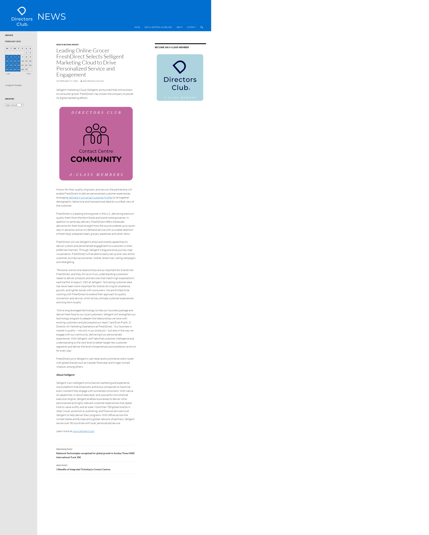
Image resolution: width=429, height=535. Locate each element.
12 (15, 61)
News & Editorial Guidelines (158, 27)
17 (7, 65)
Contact (191, 27)
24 (7, 69)
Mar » (28, 73)
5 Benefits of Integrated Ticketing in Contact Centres (83, 467)
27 (18, 69)
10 (7, 61)
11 (11, 61)
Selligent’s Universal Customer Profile (90, 197)
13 (18, 61)
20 (18, 65)
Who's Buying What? (67, 44)
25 (11, 69)
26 (15, 69)
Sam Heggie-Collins (93, 81)
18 (11, 65)
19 (15, 65)
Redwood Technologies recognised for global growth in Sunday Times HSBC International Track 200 (95, 453)
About (179, 27)
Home (137, 27)
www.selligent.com (83, 431)
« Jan (8, 73)
